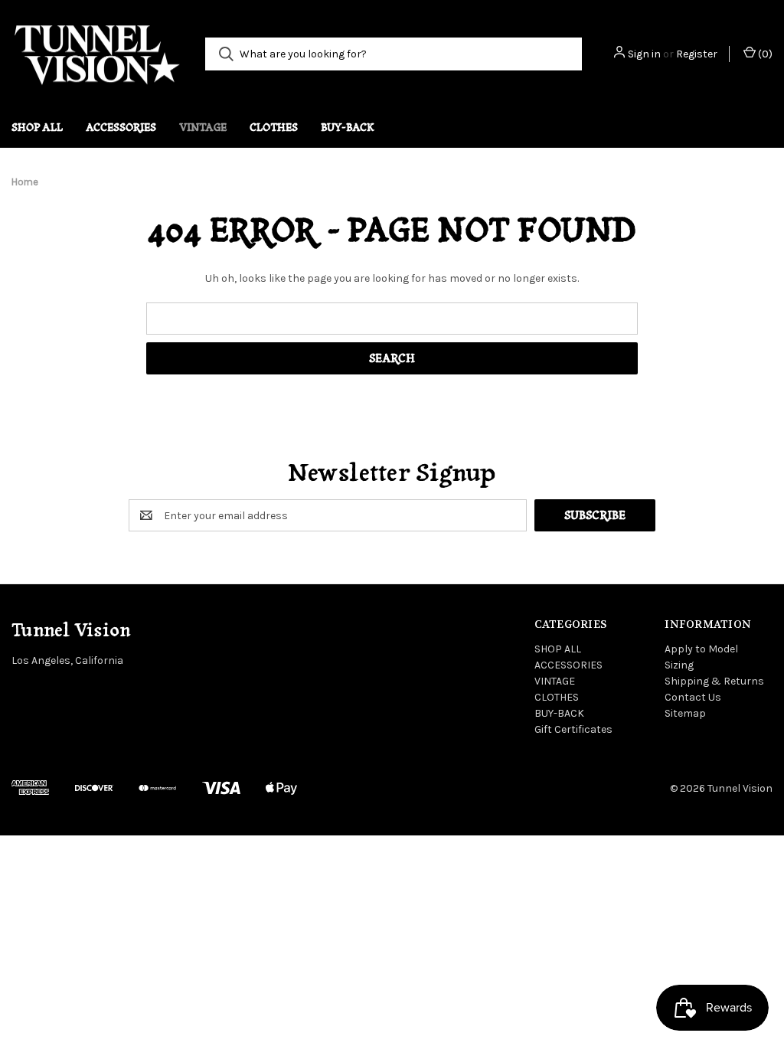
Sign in (644, 53)
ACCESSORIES (121, 127)
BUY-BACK (347, 127)
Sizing (679, 665)
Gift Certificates (573, 729)
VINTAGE (203, 127)
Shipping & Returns (714, 681)
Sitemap (685, 713)
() (764, 53)
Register (696, 53)
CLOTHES (274, 127)
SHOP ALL (37, 127)
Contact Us (693, 697)
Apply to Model (701, 648)
